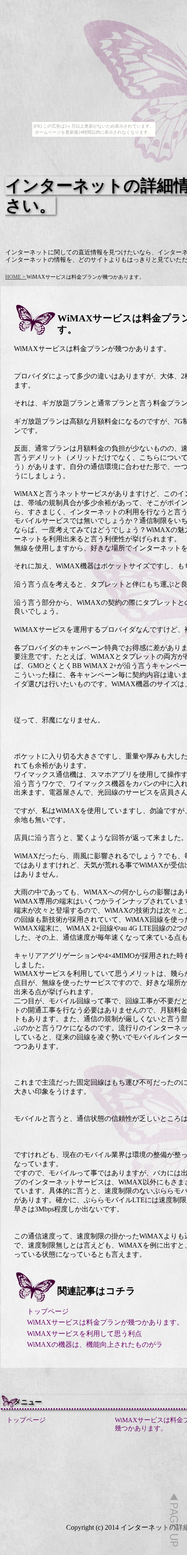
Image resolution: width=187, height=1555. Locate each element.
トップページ (48, 1311)
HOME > (16, 277)
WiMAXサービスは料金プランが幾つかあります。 (105, 1322)
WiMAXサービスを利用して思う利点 (84, 1333)
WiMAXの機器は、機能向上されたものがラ (95, 1344)
